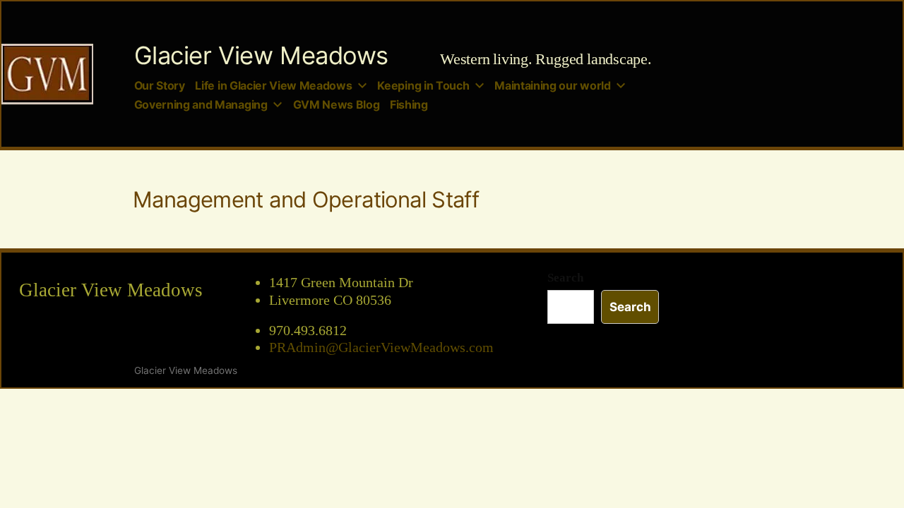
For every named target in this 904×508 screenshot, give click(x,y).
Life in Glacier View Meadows (273, 85)
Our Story (159, 85)
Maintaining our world (552, 85)
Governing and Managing (201, 104)
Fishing (409, 104)
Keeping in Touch (423, 85)
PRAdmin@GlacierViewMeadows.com (381, 347)
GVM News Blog (336, 104)
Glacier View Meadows (261, 55)
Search (565, 277)
